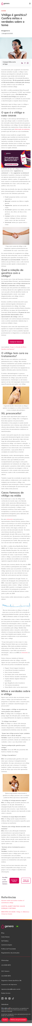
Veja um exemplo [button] (26, 880)
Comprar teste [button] (14, 880)
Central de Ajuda (6, 945)
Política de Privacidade (8, 949)
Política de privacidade (18, 1020)
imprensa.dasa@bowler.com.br (10, 989)
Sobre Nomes (5, 937)
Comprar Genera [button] (16, 342)
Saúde (3, 11)
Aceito (5, 1020)
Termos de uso (4, 1004)
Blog (2, 933)
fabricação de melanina (22, 129)
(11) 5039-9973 (6, 965)
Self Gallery (4, 941)
